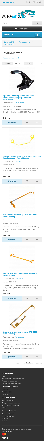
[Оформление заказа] (40, 2)
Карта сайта (6, 394)
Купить (13, 123)
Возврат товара (7, 392)
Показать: (28, 63)
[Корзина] (37, 2)
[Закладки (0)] (34, 2)
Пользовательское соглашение (13, 379)
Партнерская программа (10, 405)
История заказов (7, 416)
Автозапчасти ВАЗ (8, 3)
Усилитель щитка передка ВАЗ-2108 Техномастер (20, 274)
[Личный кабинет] (30, 2)
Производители (7, 401)
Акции (4, 408)
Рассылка (5, 421)
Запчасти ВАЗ (9, 42)
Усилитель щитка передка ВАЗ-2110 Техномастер (20, 333)
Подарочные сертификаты (11, 403)
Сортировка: (7, 63)
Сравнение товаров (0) (11, 58)
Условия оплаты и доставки (11, 383)
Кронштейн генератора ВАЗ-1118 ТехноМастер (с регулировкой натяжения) (18, 97)
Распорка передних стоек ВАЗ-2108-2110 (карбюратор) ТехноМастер (22, 157)
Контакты (5, 390)
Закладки (5, 418)
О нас (4, 376)
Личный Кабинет (8, 414)
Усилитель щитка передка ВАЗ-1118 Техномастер (20, 216)
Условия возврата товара (10, 381)
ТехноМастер (8, 44)
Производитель (24, 42)
